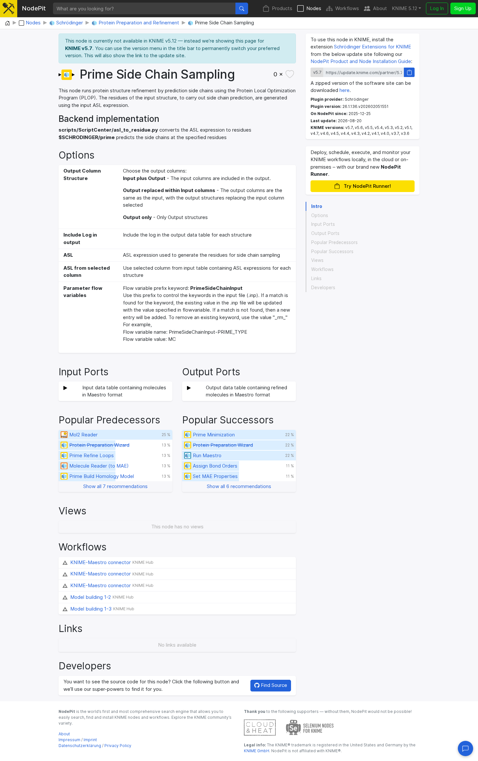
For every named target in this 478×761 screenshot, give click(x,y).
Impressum (69, 739)
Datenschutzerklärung (80, 745)
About (380, 8)
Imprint (90, 739)
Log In (437, 8)
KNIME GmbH (256, 750)
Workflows (347, 8)
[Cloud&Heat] (260, 727)
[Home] (7, 23)
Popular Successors (332, 251)
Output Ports (325, 233)
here (344, 90)
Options (319, 215)
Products (282, 8)
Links (316, 278)
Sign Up (462, 8)
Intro (316, 206)
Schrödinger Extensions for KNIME (372, 47)
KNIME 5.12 (404, 8)
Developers (323, 287)
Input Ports (323, 224)
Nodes (313, 8)
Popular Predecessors (334, 242)
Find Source (273, 685)
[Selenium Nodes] (309, 727)
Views (317, 260)
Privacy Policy (117, 745)
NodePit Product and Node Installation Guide (361, 61)
